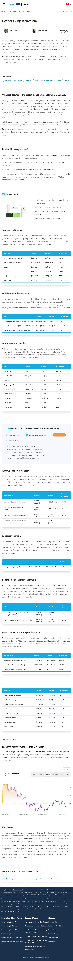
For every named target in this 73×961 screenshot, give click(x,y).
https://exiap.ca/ (17, 890)
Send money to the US (9, 922)
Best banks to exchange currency (36, 936)
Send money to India (8, 934)
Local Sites (52, 942)
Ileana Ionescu (42, 30)
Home (3, 11)
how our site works (16, 911)
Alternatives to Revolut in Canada (36, 926)
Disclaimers (68, 11)
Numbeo (20, 155)
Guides (9, 11)
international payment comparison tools (30, 129)
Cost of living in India (34, 879)
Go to (59, 434)
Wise (5, 194)
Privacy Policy (53, 934)
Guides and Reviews (32, 918)
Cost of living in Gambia (12, 879)
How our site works (55, 922)
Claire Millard (14, 30)
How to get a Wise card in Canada (36, 922)
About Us (51, 918)
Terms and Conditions (55, 926)
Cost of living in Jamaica (59, 879)
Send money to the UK (9, 930)
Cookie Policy (53, 938)
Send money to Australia (9, 926)
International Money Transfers (12, 918)
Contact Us (52, 930)
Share (67, 769)
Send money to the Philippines (11, 938)
